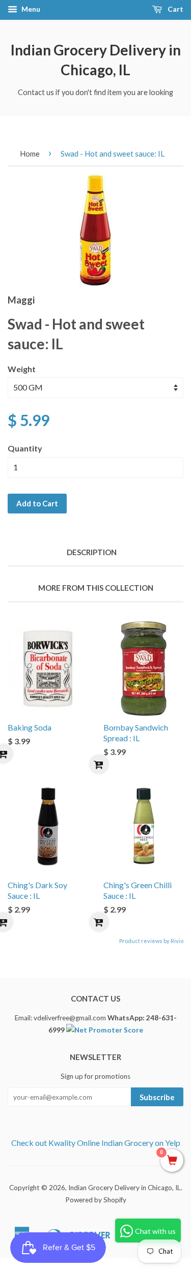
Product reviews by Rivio (151, 940)
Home (30, 153)
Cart (174, 9)
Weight (22, 369)
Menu (30, 9)
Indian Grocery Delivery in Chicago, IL (96, 59)
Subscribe (157, 1097)
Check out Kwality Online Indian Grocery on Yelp (95, 1142)
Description (92, 552)
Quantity (25, 448)
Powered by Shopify (95, 1200)
